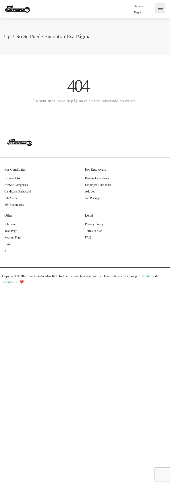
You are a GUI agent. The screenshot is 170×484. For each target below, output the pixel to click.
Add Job (90, 191)
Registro (138, 12)
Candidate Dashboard (17, 191)
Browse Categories (16, 185)
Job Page (9, 224)
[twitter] (21, 288)
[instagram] (28, 288)
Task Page (10, 230)
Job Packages (93, 198)
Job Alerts (10, 198)
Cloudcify (147, 276)
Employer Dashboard (98, 185)
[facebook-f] (7, 288)
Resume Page (12, 237)
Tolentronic (10, 282)
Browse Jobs (12, 178)
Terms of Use (93, 230)
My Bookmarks (14, 204)
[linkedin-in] (14, 288)
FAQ (88, 237)
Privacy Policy (94, 224)
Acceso (138, 6)
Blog (7, 244)
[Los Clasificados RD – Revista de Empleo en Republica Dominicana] (17, 7)
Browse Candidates (97, 178)
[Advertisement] (85, 327)
